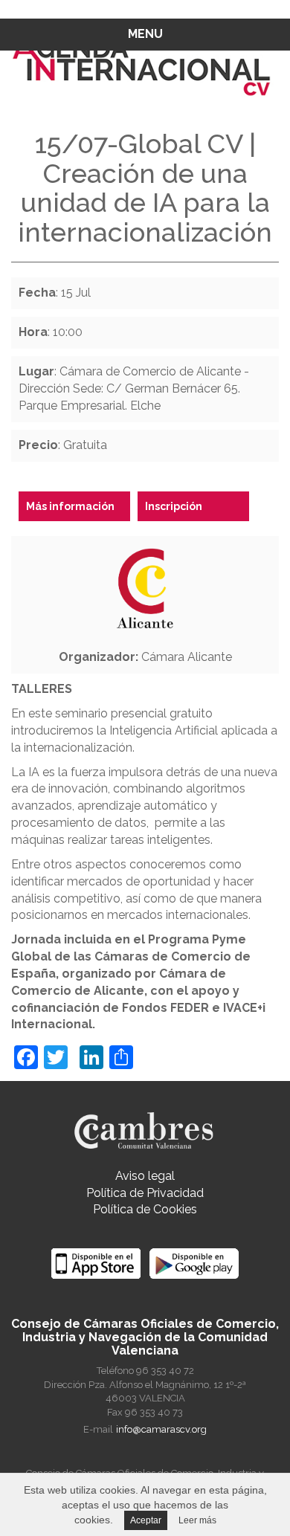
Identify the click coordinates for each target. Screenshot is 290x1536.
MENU (145, 34)
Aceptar (145, 1520)
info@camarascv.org (161, 1429)
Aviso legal (145, 1176)
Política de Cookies (145, 1209)
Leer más (197, 1520)
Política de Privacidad (145, 1193)
